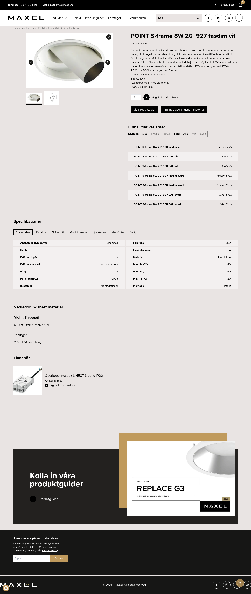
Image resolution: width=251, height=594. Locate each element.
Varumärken (138, 18)
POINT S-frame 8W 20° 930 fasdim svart (159, 185)
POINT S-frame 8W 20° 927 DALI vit (156, 157)
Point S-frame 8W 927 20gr (33, 325)
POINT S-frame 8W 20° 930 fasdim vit (157, 147)
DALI (167, 134)
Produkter (56, 18)
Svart (203, 134)
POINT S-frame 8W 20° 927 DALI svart (157, 195)
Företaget (114, 18)
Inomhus (25, 28)
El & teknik (58, 232)
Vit (194, 134)
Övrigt (133, 232)
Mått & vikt (117, 232)
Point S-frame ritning (29, 342)
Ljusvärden (99, 232)
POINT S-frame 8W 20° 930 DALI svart (157, 204)
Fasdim (155, 134)
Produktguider (94, 18)
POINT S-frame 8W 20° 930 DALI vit (156, 166)
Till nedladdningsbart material (184, 109)
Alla (144, 134)
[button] (84, 385)
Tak (34, 28)
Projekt (76, 18)
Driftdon (41, 232)
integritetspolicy (50, 550)
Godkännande (78, 232)
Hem (16, 28)
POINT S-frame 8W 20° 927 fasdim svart (159, 176)
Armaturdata (23, 232)
